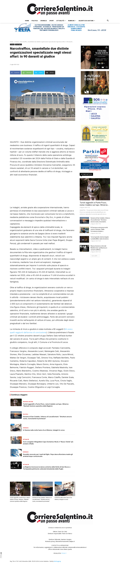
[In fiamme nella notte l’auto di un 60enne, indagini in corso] (65, 489)
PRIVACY (63, 553)
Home (11, 42)
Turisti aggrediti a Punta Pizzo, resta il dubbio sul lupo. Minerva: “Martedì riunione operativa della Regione (20, 499)
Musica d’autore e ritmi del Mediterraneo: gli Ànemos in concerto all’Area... (99, 247)
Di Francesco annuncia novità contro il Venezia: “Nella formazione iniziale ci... (99, 229)
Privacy (1, 556)
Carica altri (94, 256)
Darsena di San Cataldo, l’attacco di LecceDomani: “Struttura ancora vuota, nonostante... (100, 220)
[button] (108, 20)
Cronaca (16, 42)
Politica (34, 495)
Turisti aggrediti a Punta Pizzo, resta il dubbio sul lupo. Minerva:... (94, 203)
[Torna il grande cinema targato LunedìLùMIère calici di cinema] (84, 239)
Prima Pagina (18, 44)
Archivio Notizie (14, 495)
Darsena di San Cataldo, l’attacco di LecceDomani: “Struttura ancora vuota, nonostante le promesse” (42, 499)
